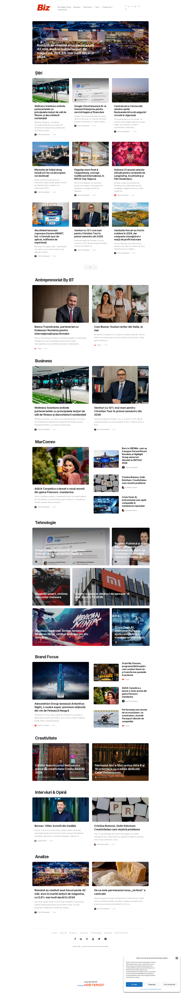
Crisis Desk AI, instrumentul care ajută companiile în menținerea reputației (130, 632)
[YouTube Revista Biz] (93, 939)
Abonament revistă (120, 933)
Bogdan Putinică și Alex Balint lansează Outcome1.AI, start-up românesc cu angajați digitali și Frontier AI (131, 550)
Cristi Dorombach (43, 134)
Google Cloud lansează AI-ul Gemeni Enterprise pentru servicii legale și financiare (90, 109)
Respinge (151, 984)
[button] (177, 958)
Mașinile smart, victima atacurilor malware (51, 595)
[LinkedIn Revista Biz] (99, 939)
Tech (97, 7)
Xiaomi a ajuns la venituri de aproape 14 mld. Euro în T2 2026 (102, 595)
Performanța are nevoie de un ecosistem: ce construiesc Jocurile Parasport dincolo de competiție (134, 715)
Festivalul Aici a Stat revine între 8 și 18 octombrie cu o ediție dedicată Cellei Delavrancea (120, 769)
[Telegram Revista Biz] (105, 939)
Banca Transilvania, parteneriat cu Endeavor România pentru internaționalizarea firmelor (56, 330)
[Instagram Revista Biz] (87, 939)
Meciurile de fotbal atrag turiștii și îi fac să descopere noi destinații (50, 172)
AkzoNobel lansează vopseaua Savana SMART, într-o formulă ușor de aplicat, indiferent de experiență (49, 236)
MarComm (87, 7)
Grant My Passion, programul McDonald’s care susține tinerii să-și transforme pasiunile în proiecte (134, 669)
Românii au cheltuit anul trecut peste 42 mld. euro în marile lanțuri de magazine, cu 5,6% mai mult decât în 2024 (59, 894)
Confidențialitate (96, 933)
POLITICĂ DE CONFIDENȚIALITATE (150, 989)
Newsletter (108, 933)
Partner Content (123, 195)
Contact (54, 933)
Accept (134, 984)
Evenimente (62, 10)
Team (42, 45)
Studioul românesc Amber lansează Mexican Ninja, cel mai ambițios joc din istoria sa (61, 634)
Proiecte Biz (107, 7)
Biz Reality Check (64, 7)
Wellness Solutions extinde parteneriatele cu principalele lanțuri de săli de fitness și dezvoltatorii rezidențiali (50, 112)
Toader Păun (42, 841)
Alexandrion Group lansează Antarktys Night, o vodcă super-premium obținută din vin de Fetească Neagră (59, 707)
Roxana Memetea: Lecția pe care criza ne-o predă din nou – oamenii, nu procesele (66, 53)
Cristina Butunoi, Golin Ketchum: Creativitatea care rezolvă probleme (134, 480)
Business (76, 7)
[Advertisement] (90, 966)
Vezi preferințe (169, 984)
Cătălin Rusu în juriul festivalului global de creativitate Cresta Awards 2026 (60, 769)
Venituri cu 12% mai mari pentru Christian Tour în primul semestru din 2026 (88, 233)
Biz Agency (73, 933)
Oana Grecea (102, 777)
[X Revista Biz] (81, 939)
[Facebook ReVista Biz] (75, 939)
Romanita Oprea (131, 487)
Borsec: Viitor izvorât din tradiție (55, 825)
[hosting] (94, 985)
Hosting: (80, 985)
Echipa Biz (63, 933)
